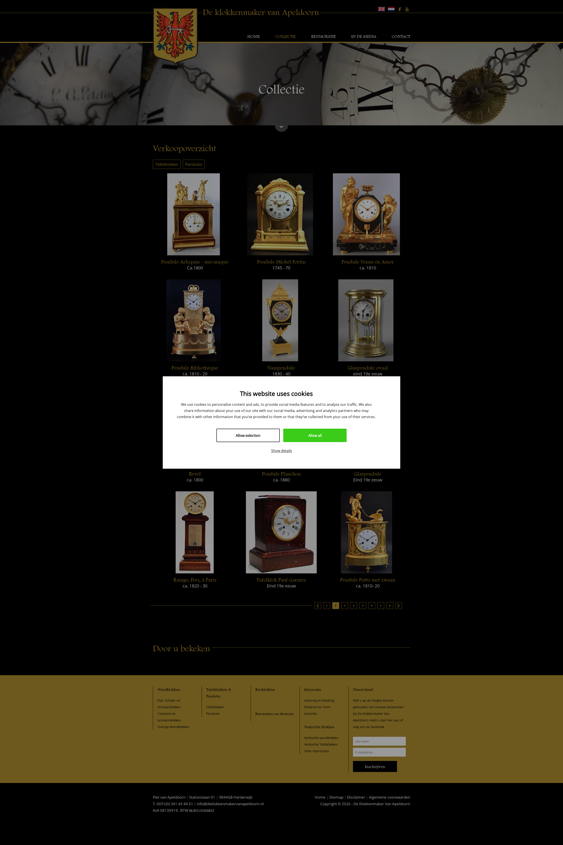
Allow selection (248, 435)
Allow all (315, 435)
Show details (281, 450)
